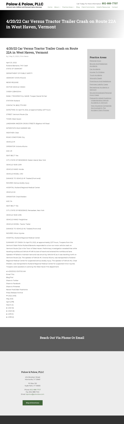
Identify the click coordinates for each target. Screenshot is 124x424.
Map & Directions (32, 403)
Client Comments (88, 7)
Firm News (24, 56)
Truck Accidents (96, 75)
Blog (78, 7)
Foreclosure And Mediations (100, 81)
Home (50, 7)
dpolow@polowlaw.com (35, 394)
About (56, 7)
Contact (115, 7)
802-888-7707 (110, 3)
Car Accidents (95, 69)
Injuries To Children (97, 72)
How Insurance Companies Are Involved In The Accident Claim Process (101, 108)
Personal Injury (95, 61)
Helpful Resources (103, 7)
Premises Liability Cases (99, 84)
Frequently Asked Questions (100, 98)
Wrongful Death (96, 78)
